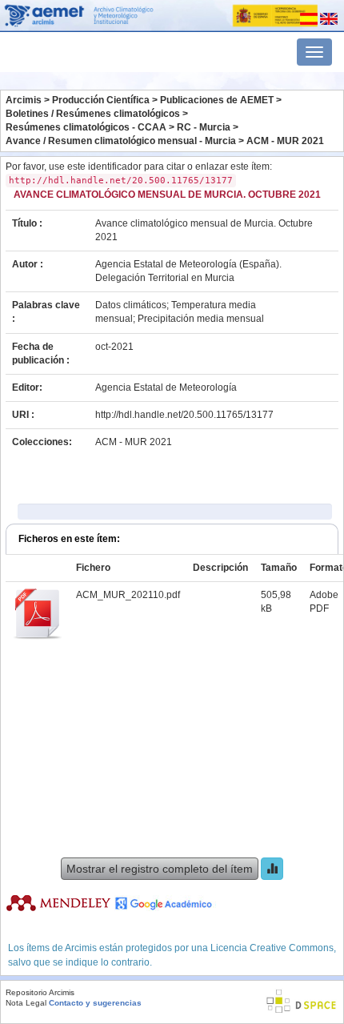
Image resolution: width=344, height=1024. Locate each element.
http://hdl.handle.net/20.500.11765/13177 (184, 414)
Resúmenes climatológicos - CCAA (86, 127)
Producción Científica (101, 100)
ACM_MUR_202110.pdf (128, 594)
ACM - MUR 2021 (285, 141)
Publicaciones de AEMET (217, 100)
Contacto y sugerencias (95, 1002)
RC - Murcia (203, 127)
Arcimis (24, 100)
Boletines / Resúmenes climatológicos (93, 113)
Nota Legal (26, 1002)
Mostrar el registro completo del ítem (159, 868)
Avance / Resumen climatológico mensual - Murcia (121, 141)
